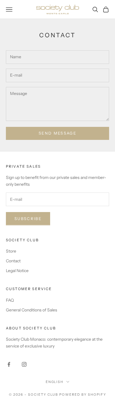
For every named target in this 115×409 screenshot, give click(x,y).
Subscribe (28, 218)
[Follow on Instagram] (24, 364)
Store (11, 251)
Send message (57, 133)
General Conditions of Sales (31, 310)
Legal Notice (17, 270)
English (55, 382)
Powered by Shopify (82, 394)
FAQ (10, 300)
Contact (13, 260)
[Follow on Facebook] (9, 364)
